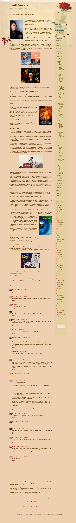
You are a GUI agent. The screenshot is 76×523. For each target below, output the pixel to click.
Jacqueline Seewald (16, 337)
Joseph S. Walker (60, 258)
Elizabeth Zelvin (60, 233)
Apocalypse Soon (60, 156)
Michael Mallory (60, 282)
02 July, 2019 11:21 (22, 304)
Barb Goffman (60, 211)
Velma (15, 483)
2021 (58, 48)
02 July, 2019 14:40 (25, 359)
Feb (59, 181)
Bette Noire (59, 213)
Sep (59, 58)
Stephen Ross (60, 299)
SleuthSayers (18, 5)
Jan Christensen (60, 241)
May (59, 177)
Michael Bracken (60, 280)
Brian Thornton (60, 218)
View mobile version (31, 501)
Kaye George (15, 413)
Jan (59, 183)
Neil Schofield (60, 284)
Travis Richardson (61, 314)
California (22, 280)
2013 (58, 193)
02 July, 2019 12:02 (23, 311)
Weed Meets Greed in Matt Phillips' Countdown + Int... (61, 135)
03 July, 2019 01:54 (23, 428)
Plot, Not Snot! (60, 148)
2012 (58, 195)
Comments (59, 327)
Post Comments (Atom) (34, 506)
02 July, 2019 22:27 (23, 413)
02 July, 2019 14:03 (26, 337)
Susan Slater (59, 308)
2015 (58, 190)
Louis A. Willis (60, 269)
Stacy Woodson (60, 297)
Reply (13, 292)
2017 (58, 187)
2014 (58, 192)
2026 (58, 40)
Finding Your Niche (60, 75)
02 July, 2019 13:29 (19, 329)
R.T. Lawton (59, 290)
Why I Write (60, 150)
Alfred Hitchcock (16, 280)
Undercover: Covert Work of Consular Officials (60, 125)
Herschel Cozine (60, 239)
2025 (58, 42)
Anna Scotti (59, 205)
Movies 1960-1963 (60, 84)
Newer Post (12, 499)
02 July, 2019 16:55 (25, 373)
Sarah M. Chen (15, 311)
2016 (58, 188)
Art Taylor (59, 207)
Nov (59, 54)
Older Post (49, 499)
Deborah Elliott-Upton (61, 228)
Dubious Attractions (61, 111)
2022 (58, 46)
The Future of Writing (61, 94)
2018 (58, 185)
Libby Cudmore (60, 267)
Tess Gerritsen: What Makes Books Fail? (60, 168)
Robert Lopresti (15, 319)
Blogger (60, 514)
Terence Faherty (60, 310)
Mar (59, 180)
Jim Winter (59, 252)
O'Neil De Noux (15, 289)
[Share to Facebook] (32, 279)
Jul (59, 61)
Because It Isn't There (60, 115)
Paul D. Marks (36, 280)
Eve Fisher (14, 304)
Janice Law (59, 248)
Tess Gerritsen (42, 280)
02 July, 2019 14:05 (22, 351)
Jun (59, 175)
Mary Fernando (60, 273)
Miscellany (60, 112)
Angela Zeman (60, 203)
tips (46, 280)
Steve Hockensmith (61, 301)
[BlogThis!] (30, 279)
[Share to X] (31, 279)
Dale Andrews (60, 222)
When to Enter (60, 97)
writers (49, 280)
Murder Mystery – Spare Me (60, 152)
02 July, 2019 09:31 (24, 296)
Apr (59, 178)
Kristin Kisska (60, 260)
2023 (58, 45)
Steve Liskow (60, 303)
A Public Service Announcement (60, 100)
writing (11, 282)
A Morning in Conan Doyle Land (61, 129)
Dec (59, 53)
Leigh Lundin (15, 428)
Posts (58, 325)
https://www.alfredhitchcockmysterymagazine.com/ (21, 249)
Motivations (60, 157)
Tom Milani (59, 312)
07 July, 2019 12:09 (24, 446)
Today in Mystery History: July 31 (60, 64)
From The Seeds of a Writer (60, 71)
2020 (58, 50)
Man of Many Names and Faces (61, 120)
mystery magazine (28, 280)
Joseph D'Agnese (60, 256)
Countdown (60, 145)
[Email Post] (26, 279)
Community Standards (60, 118)
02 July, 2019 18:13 (24, 380)
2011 (58, 196)
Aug (59, 59)
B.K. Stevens (59, 209)
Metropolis (60, 92)
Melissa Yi (59, 275)
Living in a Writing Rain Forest (61, 68)
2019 (58, 51)
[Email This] (29, 279)
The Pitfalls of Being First (61, 173)
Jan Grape (59, 243)
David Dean (59, 224)
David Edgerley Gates (61, 226)
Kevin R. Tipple (15, 446)
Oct (59, 56)
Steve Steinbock (60, 305)
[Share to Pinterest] (33, 279)
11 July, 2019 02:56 (24, 456)
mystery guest (60, 318)
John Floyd (59, 254)
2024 (58, 43)
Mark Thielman (60, 271)
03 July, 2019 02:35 (24, 437)
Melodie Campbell (16, 359)
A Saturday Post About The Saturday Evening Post (61, 106)
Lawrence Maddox (16, 373)
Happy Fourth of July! (61, 160)
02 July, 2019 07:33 (24, 289)
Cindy (13, 329)
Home (31, 499)
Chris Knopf (59, 220)
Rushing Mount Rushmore (60, 163)
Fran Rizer (59, 237)
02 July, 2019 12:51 (24, 319)
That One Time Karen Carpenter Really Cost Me (61, 88)
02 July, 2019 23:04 (24, 421)
